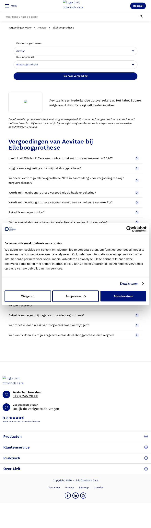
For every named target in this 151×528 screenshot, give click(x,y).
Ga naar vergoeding (75, 75)
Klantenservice (16, 447)
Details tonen (129, 283)
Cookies (98, 487)
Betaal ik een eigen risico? (26, 212)
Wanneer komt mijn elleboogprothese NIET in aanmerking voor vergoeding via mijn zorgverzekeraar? (66, 180)
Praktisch (11, 458)
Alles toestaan (123, 296)
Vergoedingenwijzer (20, 27)
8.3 (5, 418)
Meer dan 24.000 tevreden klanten (21, 421)
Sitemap (84, 487)
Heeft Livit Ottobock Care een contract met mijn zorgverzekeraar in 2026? (60, 158)
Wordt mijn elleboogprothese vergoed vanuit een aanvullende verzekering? (60, 202)
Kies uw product (25, 57)
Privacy (69, 487)
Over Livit (11, 469)
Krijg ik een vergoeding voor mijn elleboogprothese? (44, 168)
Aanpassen (73, 296)
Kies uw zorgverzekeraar (29, 43)
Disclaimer (54, 487)
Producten (12, 436)
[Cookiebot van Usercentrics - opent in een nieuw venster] (129, 229)
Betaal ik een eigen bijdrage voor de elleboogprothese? (46, 315)
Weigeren (27, 296)
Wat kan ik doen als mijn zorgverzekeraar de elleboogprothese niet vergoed (61, 335)
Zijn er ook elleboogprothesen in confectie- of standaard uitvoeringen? (58, 222)
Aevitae (42, 27)
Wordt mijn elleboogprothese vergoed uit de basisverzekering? (52, 192)
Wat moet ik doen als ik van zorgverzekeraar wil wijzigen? (48, 325)
